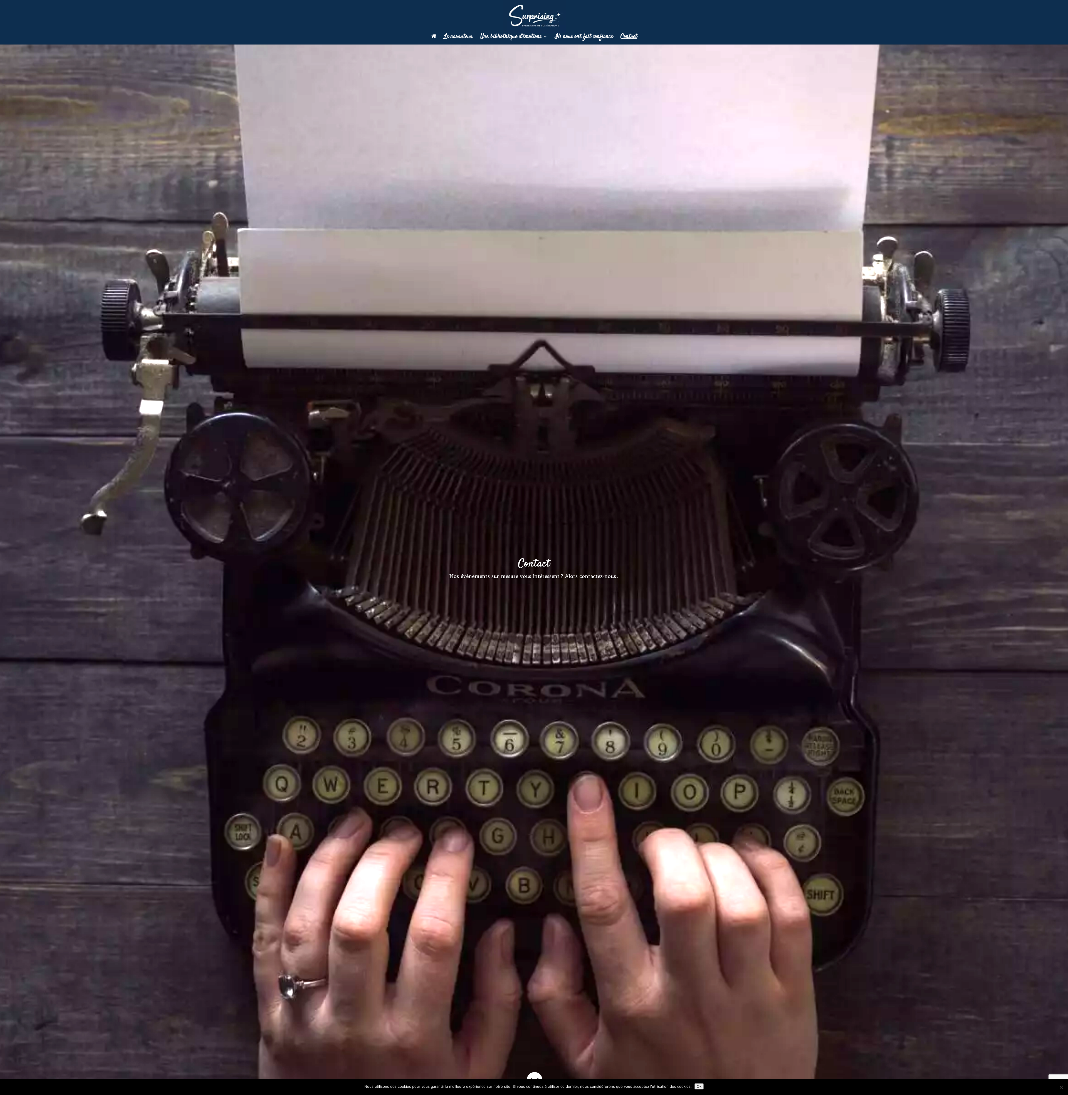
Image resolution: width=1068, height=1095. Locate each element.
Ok (699, 1086)
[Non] (1061, 1087)
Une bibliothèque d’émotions (511, 37)
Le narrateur (458, 37)
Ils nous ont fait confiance (584, 37)
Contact (628, 37)
